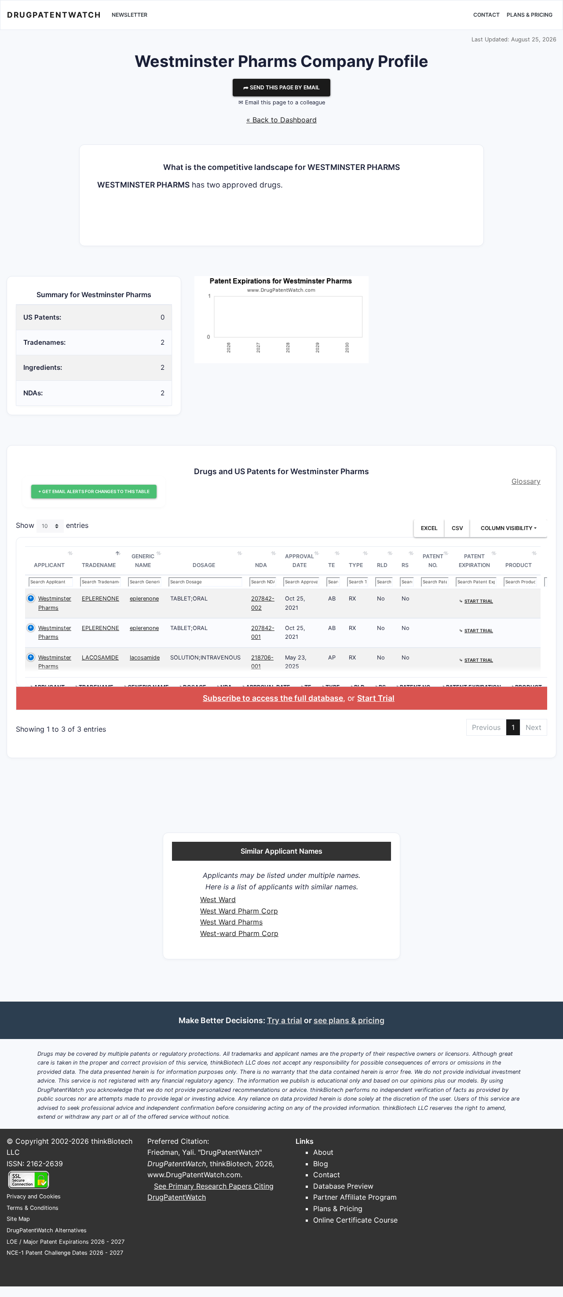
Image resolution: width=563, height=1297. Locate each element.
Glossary (526, 481)
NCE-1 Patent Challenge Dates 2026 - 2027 (65, 1252)
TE (331, 565)
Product (518, 565)
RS (405, 565)
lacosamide (145, 657)
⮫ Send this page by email (281, 87)
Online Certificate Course (355, 1220)
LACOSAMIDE (100, 657)
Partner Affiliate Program (355, 1197)
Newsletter (129, 14)
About (323, 1152)
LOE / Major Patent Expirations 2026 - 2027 (65, 1241)
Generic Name (143, 560)
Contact (486, 14)
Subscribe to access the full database (273, 698)
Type (356, 565)
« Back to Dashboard (281, 119)
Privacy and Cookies (34, 1196)
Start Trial (376, 698)
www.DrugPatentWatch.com (194, 1174)
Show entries (52, 525)
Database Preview (343, 1186)
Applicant (49, 565)
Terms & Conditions (32, 1208)
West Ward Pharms (231, 921)
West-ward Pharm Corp (239, 933)
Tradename (99, 565)
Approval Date (299, 560)
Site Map (18, 1219)
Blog (320, 1163)
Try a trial (284, 1020)
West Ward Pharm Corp (239, 910)
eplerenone (144, 598)
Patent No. (433, 560)
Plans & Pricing (529, 14)
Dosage (204, 565)
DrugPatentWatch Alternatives (47, 1230)
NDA (261, 565)
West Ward (218, 899)
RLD (382, 565)
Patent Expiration (474, 560)
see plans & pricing (349, 1020)
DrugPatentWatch (54, 14)
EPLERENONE (100, 598)
